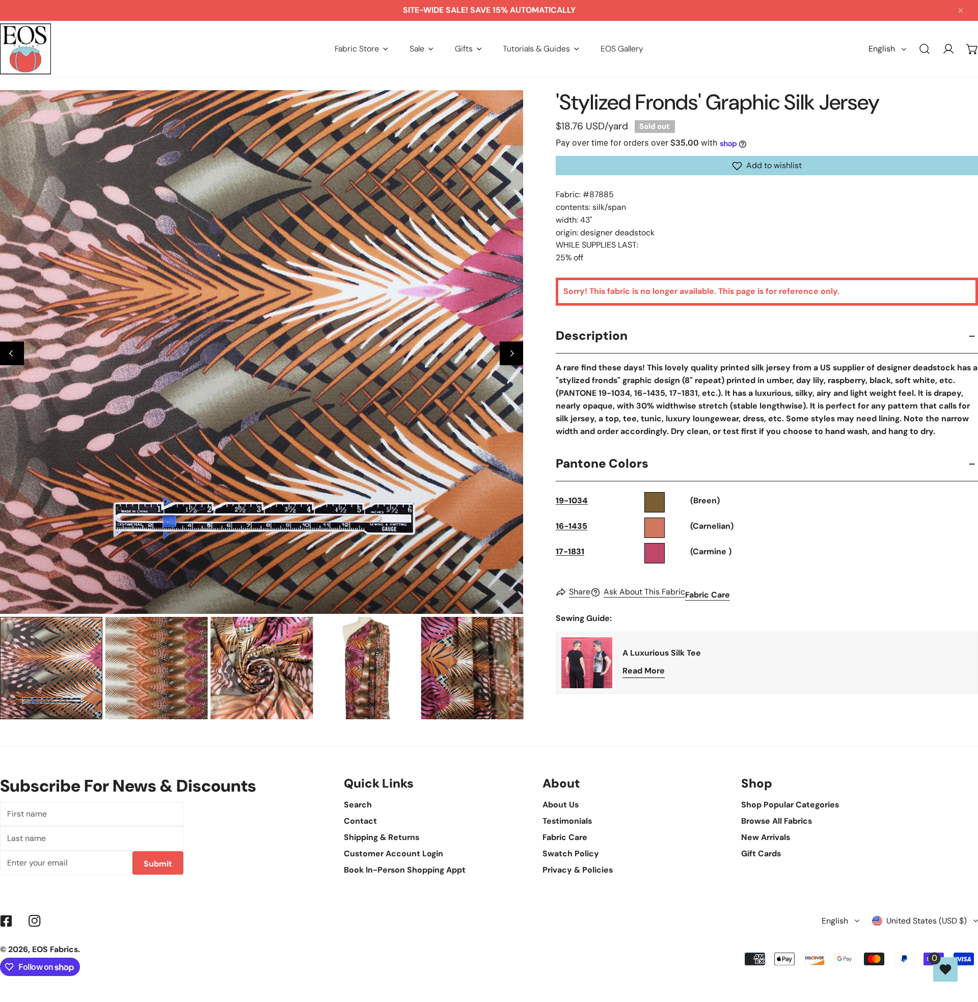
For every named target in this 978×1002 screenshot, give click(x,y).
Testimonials (567, 821)
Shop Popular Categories (790, 804)
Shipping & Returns (381, 837)
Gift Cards (761, 853)
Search (358, 804)
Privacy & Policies (577, 869)
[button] (361, 48)
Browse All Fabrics (776, 821)
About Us (560, 804)
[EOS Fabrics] (25, 48)
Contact (360, 821)
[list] (261, 351)
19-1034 (572, 501)
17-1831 (570, 552)
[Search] (925, 49)
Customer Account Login (393, 853)
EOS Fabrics (55, 949)
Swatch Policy (570, 853)
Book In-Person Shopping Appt (405, 869)
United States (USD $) (926, 920)
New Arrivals (765, 837)
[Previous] (12, 353)
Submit (158, 863)
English (881, 48)
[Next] (512, 353)
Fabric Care (707, 595)
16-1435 (571, 526)
